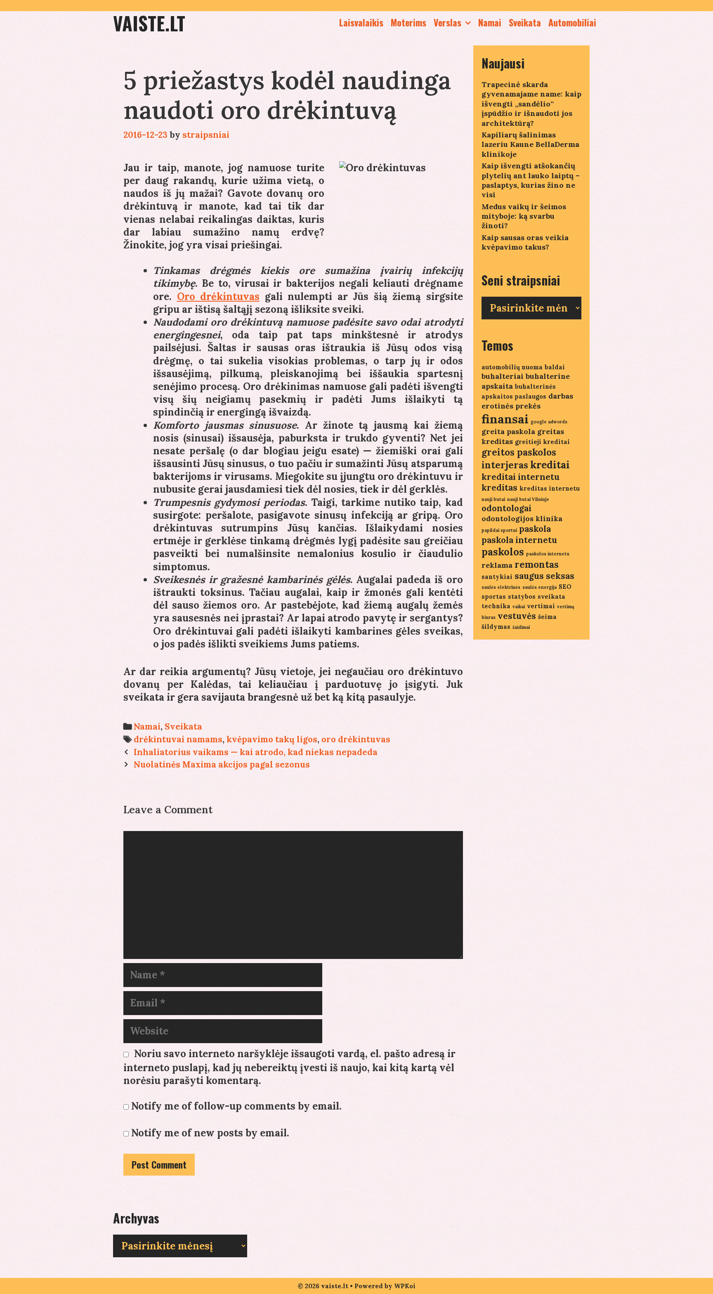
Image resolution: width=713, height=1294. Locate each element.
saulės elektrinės (501, 587)
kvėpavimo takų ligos (272, 739)
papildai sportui (499, 530)
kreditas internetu (549, 488)
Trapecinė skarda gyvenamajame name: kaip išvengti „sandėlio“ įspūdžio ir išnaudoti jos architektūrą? (531, 104)
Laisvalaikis (361, 22)
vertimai (541, 606)
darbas (560, 396)
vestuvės (517, 615)
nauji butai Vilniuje (528, 499)
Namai (489, 22)
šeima (547, 617)
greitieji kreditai (542, 442)
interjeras (505, 465)
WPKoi (405, 1286)
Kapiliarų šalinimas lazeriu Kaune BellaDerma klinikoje (530, 144)
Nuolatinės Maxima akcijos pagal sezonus (222, 764)
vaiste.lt (149, 23)
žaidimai (521, 627)
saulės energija (539, 587)
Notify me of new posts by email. (210, 1132)
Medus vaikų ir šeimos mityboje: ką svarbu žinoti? (524, 216)
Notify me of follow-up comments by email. (236, 1106)
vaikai (518, 606)
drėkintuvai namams (178, 739)
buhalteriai (503, 376)
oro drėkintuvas (355, 739)
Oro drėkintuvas (218, 296)
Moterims (408, 22)
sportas (494, 596)
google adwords (549, 422)
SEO (565, 586)
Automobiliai (572, 22)
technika (496, 606)
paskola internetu (519, 539)
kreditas (499, 487)
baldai (555, 367)
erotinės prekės (511, 406)
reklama (497, 565)
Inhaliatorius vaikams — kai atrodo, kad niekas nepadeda (256, 752)
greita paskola (508, 431)
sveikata (551, 596)
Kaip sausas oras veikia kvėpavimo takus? (525, 242)
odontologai (506, 508)
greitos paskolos (519, 452)
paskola (535, 528)
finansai (505, 419)
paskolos (503, 551)
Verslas (447, 22)
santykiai (497, 577)
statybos (522, 596)
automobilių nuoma (512, 367)
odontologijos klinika (522, 518)
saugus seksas (544, 575)
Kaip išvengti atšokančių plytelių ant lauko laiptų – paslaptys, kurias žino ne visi (531, 180)
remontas (537, 564)
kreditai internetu (521, 476)
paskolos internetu (547, 554)
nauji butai (493, 499)
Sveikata (525, 22)
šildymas (496, 626)
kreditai (550, 464)
